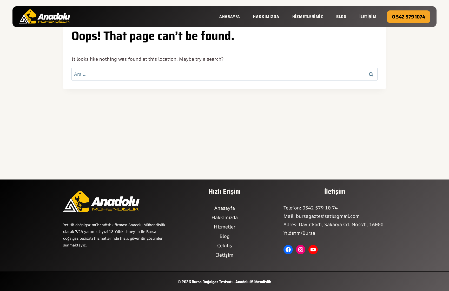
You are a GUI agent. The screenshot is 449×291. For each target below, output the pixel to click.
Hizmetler (224, 227)
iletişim (368, 16)
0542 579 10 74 (320, 208)
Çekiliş (224, 245)
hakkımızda (266, 16)
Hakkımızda (225, 217)
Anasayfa (229, 16)
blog (341, 16)
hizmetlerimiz (307, 16)
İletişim (224, 255)
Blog (225, 236)
